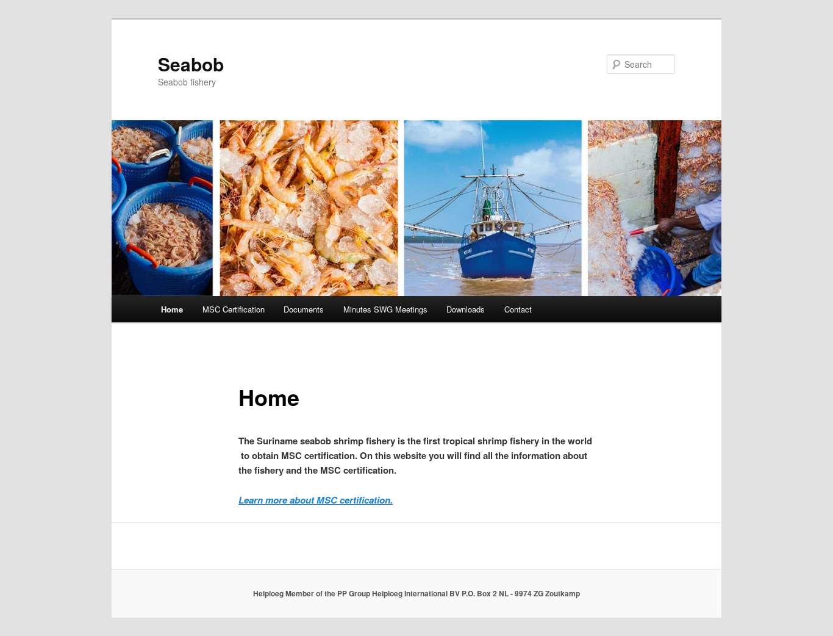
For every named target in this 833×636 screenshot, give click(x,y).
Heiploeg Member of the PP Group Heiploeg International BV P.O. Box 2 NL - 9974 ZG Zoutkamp (416, 593)
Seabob (191, 64)
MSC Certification (233, 309)
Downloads (465, 309)
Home (172, 309)
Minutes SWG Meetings (385, 309)
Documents (304, 309)
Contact (518, 309)
